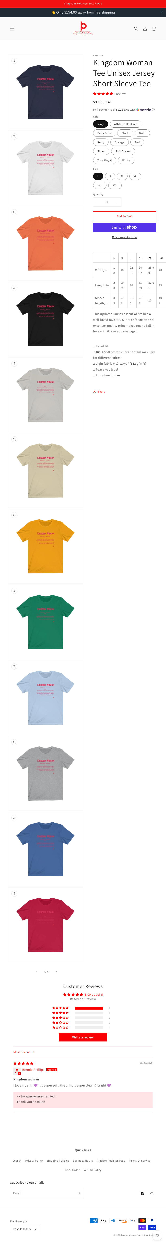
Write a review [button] (83, 1037)
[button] (12, 28)
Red (137, 142)
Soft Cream (123, 151)
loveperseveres (128, 1235)
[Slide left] (36, 971)
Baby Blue (104, 133)
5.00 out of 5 (94, 994)
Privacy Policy (34, 1160)
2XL (99, 185)
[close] (161, 12)
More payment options (124, 236)
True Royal (104, 160)
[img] (23, 1063)
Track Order (72, 1170)
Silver (101, 151)
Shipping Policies (58, 1160)
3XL (115, 185)
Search (17, 1160)
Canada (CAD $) (22, 1229)
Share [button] (101, 391)
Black (125, 133)
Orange (120, 142)
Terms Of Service (139, 1160)
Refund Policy (92, 1170)
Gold (142, 133)
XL (135, 176)
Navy (100, 124)
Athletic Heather (125, 124)
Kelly (100, 142)
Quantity (98, 194)
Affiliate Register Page (111, 1160)
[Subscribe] (78, 1193)
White (126, 160)
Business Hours (83, 1160)
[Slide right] (56, 971)
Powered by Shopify (146, 1235)
